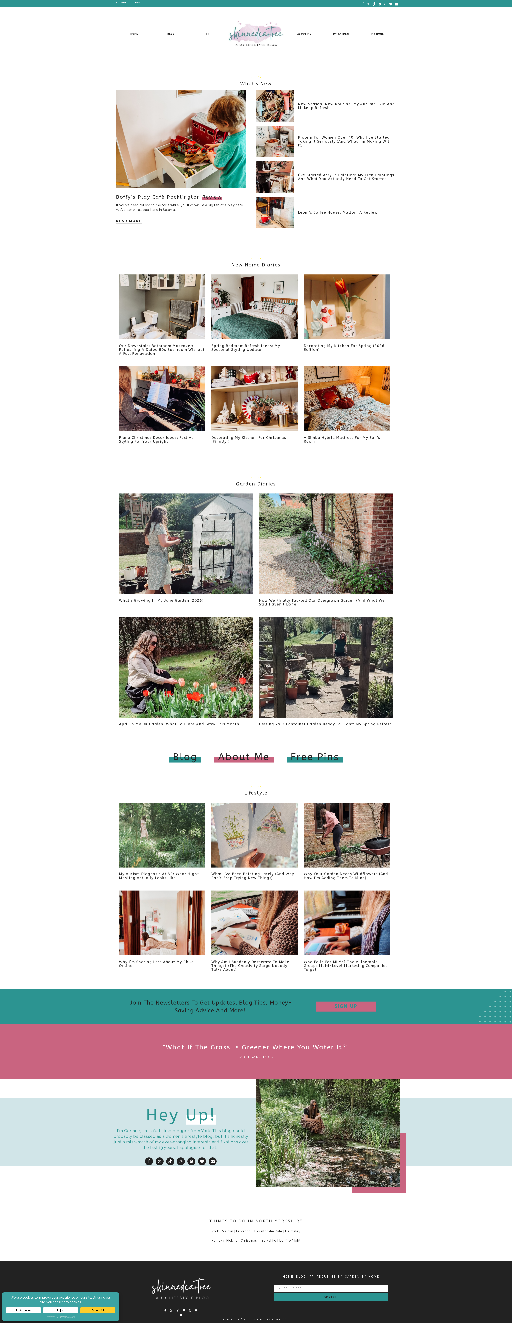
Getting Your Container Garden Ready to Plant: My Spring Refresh (325, 724)
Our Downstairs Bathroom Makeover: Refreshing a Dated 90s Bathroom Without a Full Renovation (162, 350)
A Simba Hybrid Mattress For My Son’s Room (342, 440)
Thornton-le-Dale (268, 1231)
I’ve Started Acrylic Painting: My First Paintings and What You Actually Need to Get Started (346, 177)
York (215, 1231)
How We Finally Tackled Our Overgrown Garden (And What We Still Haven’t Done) (322, 602)
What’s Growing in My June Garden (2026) (161, 600)
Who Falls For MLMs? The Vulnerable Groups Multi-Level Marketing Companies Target (346, 966)
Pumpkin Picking (224, 1240)
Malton (227, 1231)
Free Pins (315, 757)
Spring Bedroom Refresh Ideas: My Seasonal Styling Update (245, 348)
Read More (129, 221)
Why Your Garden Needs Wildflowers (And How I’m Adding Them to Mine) (346, 876)
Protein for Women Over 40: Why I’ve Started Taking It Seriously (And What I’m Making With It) (345, 141)
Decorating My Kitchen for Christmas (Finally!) (248, 440)
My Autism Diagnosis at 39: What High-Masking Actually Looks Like (159, 876)
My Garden (341, 34)
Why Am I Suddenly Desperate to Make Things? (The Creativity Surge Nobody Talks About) (250, 966)
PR (207, 34)
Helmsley (292, 1231)
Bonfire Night (290, 1240)
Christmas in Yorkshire (258, 1240)
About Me (304, 34)
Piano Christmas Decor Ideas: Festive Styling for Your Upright (156, 440)
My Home (377, 34)
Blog (171, 34)
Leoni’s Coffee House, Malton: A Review (338, 212)
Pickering (243, 1231)
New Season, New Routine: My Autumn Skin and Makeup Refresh (346, 106)
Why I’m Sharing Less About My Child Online (156, 964)
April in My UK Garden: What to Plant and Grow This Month (179, 724)
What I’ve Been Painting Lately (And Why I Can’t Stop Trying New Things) (254, 876)
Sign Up (346, 1006)
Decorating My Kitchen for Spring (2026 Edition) (344, 348)
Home (134, 34)
